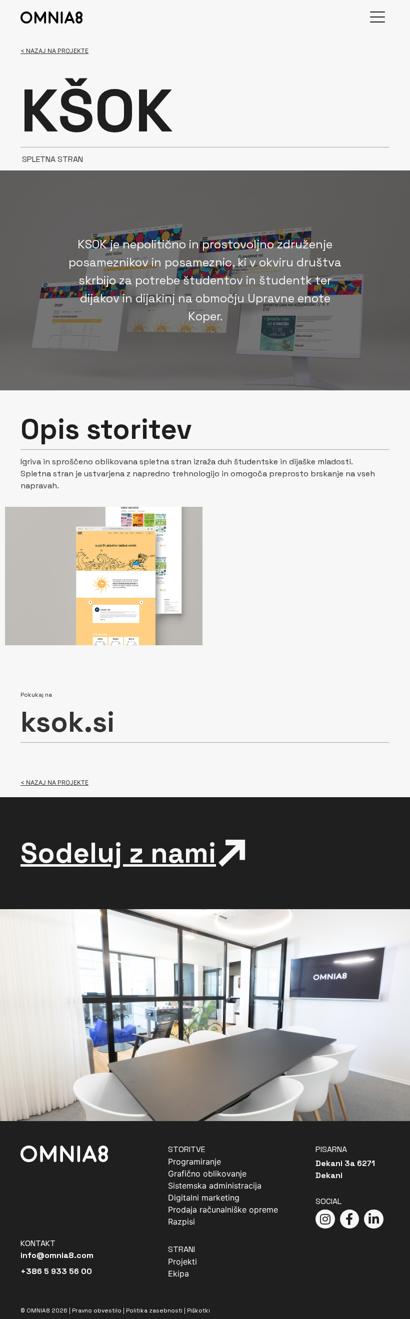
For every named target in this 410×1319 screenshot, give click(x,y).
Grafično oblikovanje (207, 1174)
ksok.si (67, 722)
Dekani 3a (335, 1163)
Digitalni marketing (204, 1198)
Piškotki (198, 1311)
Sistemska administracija (215, 1186)
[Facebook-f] (349, 1219)
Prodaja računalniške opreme (223, 1210)
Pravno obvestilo (97, 1311)
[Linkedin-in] (373, 1219)
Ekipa (178, 1274)
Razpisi (181, 1222)
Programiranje (194, 1162)
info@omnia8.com (57, 1255)
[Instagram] (325, 1219)
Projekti (182, 1262)
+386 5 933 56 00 (56, 1271)
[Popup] (377, 17)
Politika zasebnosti (154, 1311)
